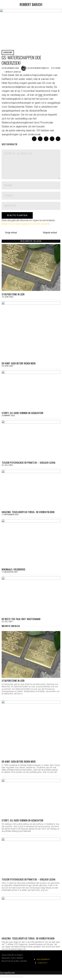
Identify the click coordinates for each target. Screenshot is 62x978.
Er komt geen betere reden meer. (19, 363)
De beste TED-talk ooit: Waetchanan (21, 619)
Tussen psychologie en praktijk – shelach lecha (28, 462)
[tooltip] (34, 138)
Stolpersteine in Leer (13, 294)
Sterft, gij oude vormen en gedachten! (22, 413)
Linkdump (8, 52)
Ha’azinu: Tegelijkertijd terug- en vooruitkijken (28, 512)
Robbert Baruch (41, 68)
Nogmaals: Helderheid (13, 569)
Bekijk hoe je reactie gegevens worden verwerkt (26, 223)
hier (40, 94)
